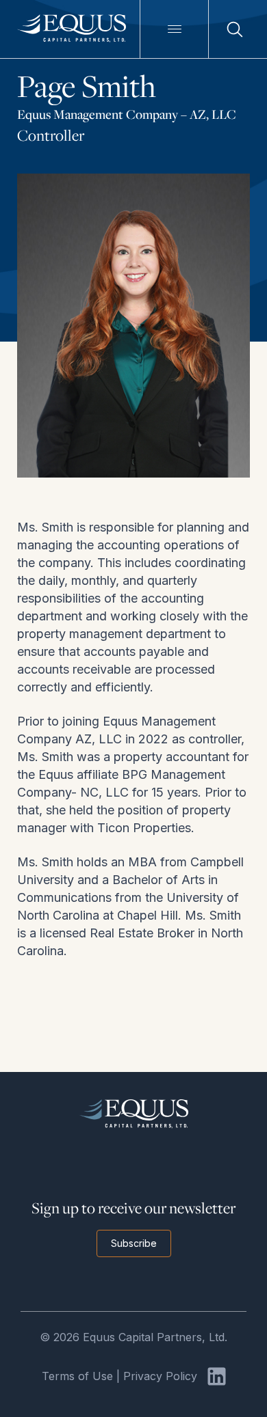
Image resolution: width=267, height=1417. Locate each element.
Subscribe (134, 1243)
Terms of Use (77, 1376)
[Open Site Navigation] (174, 29)
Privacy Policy (160, 1376)
